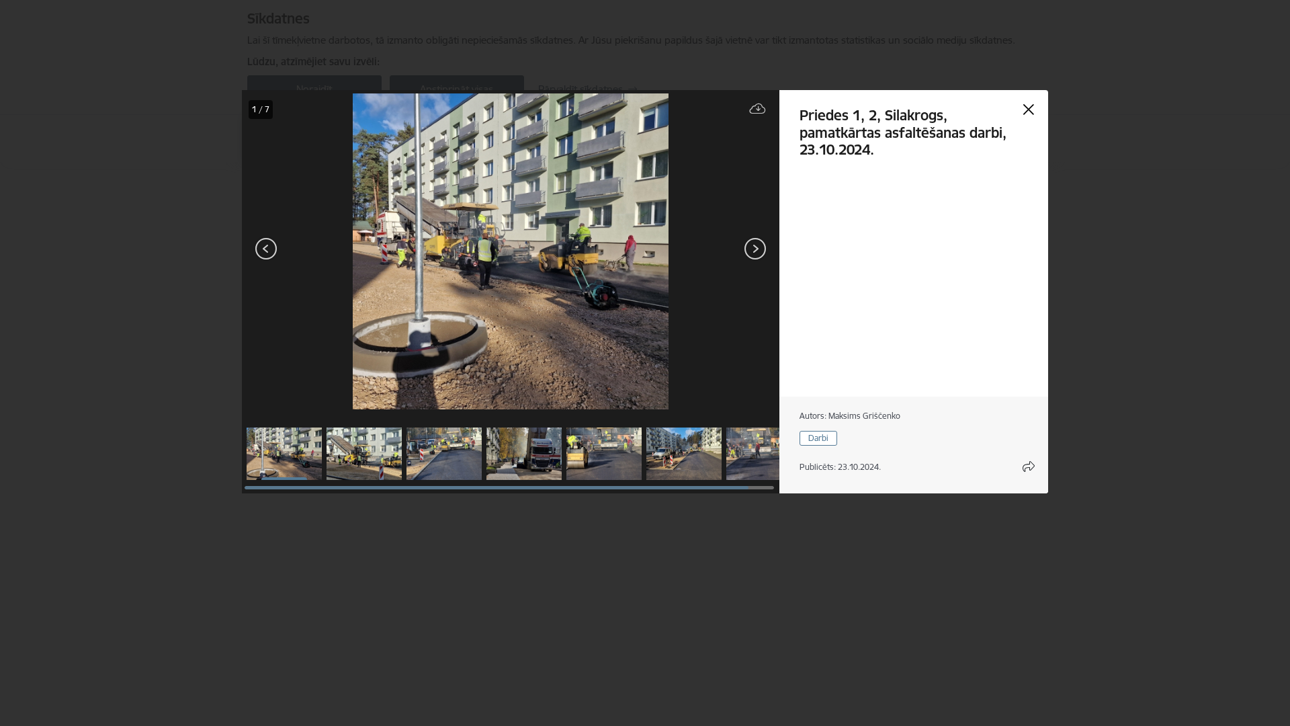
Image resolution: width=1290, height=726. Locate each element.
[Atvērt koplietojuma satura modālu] (1029, 466)
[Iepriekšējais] (266, 248)
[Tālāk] (755, 248)
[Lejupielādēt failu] (758, 109)
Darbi (818, 438)
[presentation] (322, 250)
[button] (284, 454)
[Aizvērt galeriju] (1029, 110)
